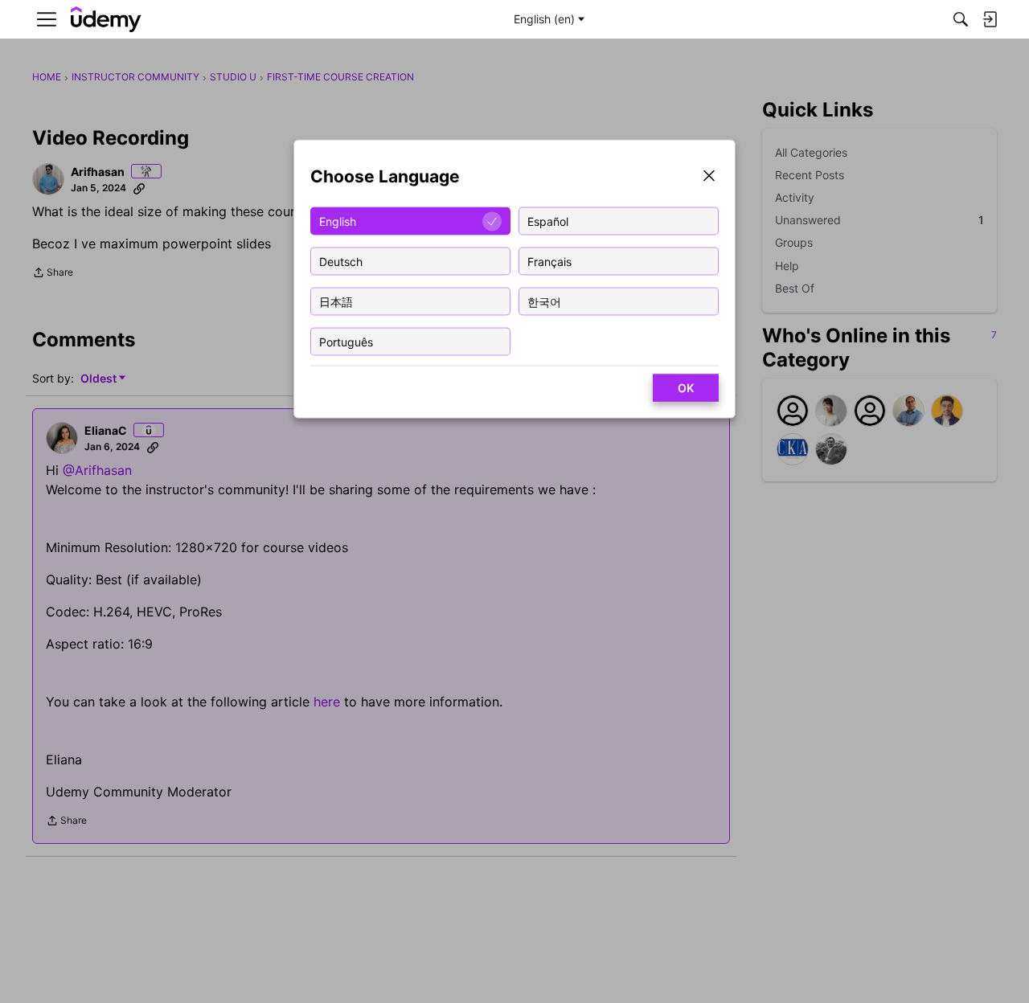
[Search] (960, 19)
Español (547, 220)
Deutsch (341, 261)
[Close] (709, 177)
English (337, 220)
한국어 (544, 301)
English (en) (544, 19)
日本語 (336, 301)
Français (549, 261)
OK (686, 388)
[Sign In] (989, 19)
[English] (106, 19)
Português (346, 341)
